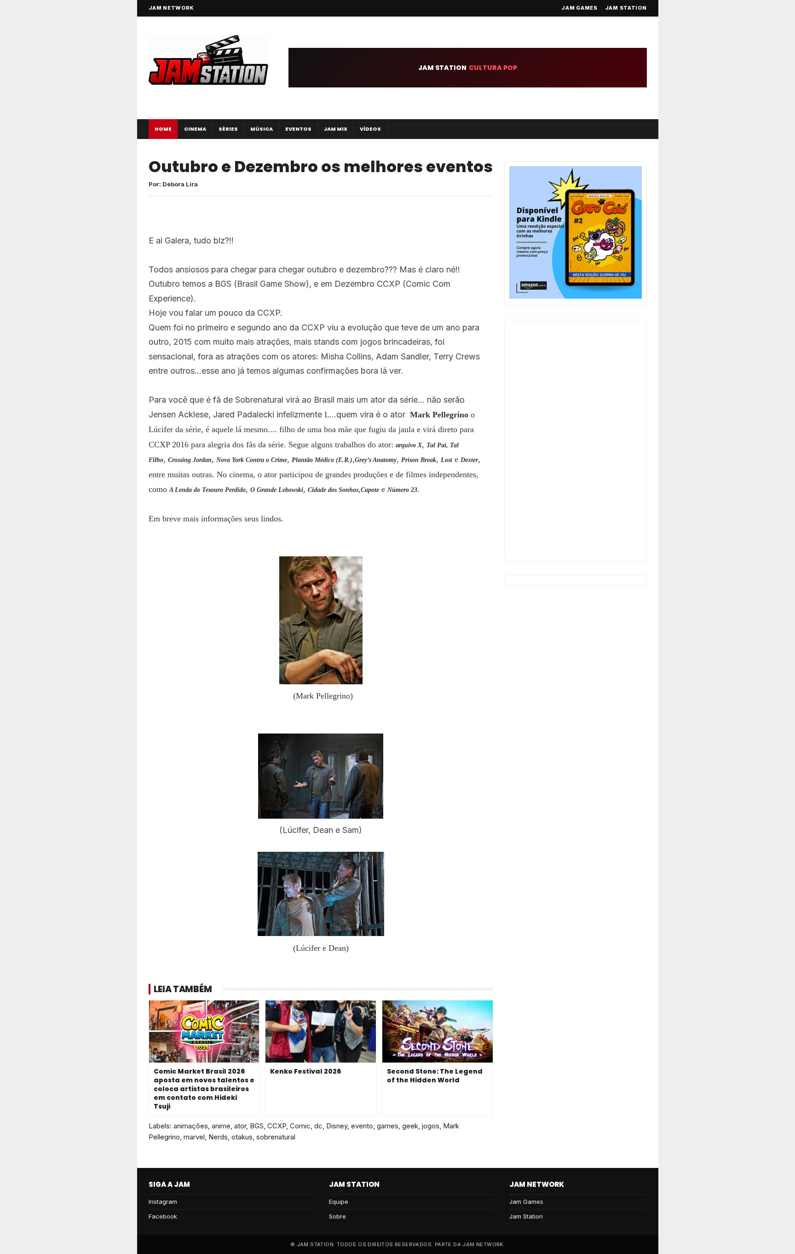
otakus (242, 1137)
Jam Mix (335, 129)
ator (240, 1125)
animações (190, 1125)
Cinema (195, 129)
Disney (336, 1125)
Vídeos (370, 129)
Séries (228, 129)
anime (221, 1125)
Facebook (163, 1216)
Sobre (337, 1216)
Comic (300, 1125)
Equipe (338, 1201)
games (387, 1125)
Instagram (163, 1201)
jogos (430, 1125)
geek (410, 1125)
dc (318, 1125)
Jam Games (579, 8)
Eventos (298, 129)
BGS (257, 1125)
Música (261, 129)
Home (163, 129)
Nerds (218, 1137)
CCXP (276, 1125)
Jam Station (626, 8)
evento (362, 1125)
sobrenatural (275, 1137)
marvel (194, 1137)
